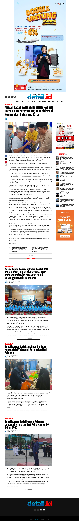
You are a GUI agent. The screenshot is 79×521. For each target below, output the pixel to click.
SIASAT (53, 101)
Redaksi (42, 513)
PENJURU (39, 101)
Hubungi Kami (53, 513)
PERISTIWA (44, 101)
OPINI (35, 101)
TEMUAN (62, 101)
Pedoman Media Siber (36, 513)
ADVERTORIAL (18, 101)
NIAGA (32, 101)
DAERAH (23, 101)
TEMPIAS (57, 101)
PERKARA (49, 101)
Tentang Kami (47, 513)
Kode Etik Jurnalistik (27, 513)
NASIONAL (27, 101)
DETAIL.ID (11, 119)
